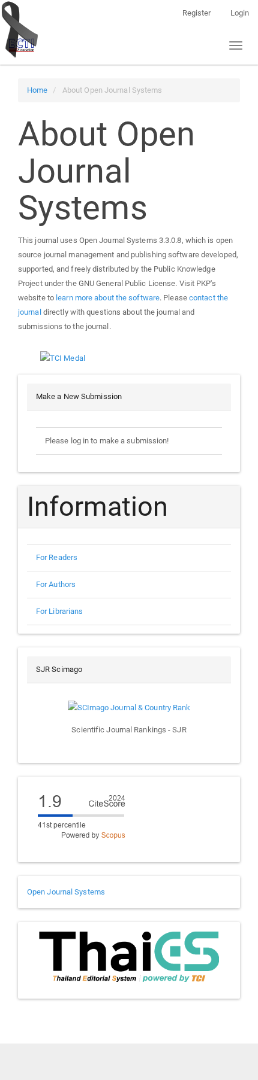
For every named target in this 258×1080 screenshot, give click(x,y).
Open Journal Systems (66, 891)
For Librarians (59, 611)
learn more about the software (108, 297)
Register (196, 12)
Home (37, 90)
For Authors (56, 584)
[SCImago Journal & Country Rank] (129, 706)
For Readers (56, 557)
